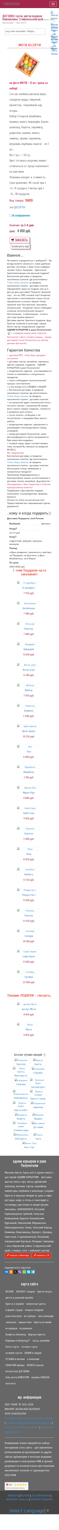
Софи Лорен (29, 956)
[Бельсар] (29, 623)
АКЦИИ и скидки (33, 1352)
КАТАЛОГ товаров (25, 1291)
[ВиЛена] (29, 685)
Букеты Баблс (21, 1110)
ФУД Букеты (21, 1138)
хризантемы (25, 1322)
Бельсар (28, 628)
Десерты (19, 207)
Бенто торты (12, 1346)
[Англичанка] (29, 603)
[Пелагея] (29, 828)
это (11, 207)
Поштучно (21, 1064)
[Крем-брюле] (29, 726)
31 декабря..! (28, 587)
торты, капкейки (41, 1340)
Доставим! (38, 1127)
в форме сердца (14, 1309)
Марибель (28, 772)
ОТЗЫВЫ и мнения (15, 1359)
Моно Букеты (21, 1075)
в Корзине (21, 1084)
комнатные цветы (36, 1303)
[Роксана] (29, 910)
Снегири (29, 936)
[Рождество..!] (29, 890)
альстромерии (45, 1316)
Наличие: (14, 225)
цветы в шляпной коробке (19, 1297)
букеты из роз (44, 1291)
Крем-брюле (28, 731)
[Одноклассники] (11, 1272)
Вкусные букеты (36, 1334)
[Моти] (29, 1024)
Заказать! (21, 240)
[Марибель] (29, 767)
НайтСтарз (28, 813)
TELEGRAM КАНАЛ (41, 1495)
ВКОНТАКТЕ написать (17, 1499)
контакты (11, 1383)
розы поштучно (14, 1316)
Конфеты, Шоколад (16, 1334)
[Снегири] (29, 931)
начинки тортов (14, 1352)
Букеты (38, 1064)
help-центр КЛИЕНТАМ (17, 1377)
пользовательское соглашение (22, 1427)
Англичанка (29, 608)
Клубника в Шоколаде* (18, 1340)
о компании (33, 1359)
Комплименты (21, 1098)
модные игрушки (34, 1309)
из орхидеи (11, 1328)
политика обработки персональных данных (29, 1418)
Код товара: (16, 200)
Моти (29, 1029)
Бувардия (29, 649)
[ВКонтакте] (6, 1272)
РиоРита (28, 874)
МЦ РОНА (25, 1495)
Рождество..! (29, 894)
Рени (28, 854)
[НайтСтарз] (29, 808)
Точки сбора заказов (17, 282)
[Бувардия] (29, 644)
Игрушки (38, 1118)
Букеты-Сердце (38, 1098)
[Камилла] (29, 705)
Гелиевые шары (21, 1130)
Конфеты (21, 1118)
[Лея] (29, 746)
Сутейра (29, 976)
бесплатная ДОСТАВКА (17, 1371)
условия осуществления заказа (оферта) (28, 1422)
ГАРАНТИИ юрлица (15, 1365)
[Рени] (29, 849)
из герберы (30, 1316)
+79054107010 (11, 4)
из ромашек (26, 1328)
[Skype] (29, 1272)
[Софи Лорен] (29, 951)
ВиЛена (29, 690)
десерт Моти (29, 1009)
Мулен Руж (28, 792)
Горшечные (38, 1107)
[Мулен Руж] (29, 787)
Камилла (28, 710)
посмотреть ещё (20, 246)
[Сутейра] (29, 972)
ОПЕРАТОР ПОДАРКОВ (42, 1499)
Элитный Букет (38, 1087)
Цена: (12, 231)
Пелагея (28, 833)
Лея (29, 751)
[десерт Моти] (29, 1004)
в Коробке (38, 1072)
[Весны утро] (29, 664)
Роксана (29, 915)
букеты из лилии (42, 1322)
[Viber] (20, 1272)
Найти (42, 31)
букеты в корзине (15, 1303)
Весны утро (29, 669)
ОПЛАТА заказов (35, 1365)
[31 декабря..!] (29, 582)
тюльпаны (11, 1322)
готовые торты (29, 1346)
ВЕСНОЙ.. (10, 1291)
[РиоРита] (29, 869)
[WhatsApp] (24, 1272)
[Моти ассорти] (27, 65)
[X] (15, 1272)
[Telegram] (33, 1272)
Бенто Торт (29, 1147)
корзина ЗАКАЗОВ (40, 1377)
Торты (38, 1138)
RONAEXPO (13, 1495)
